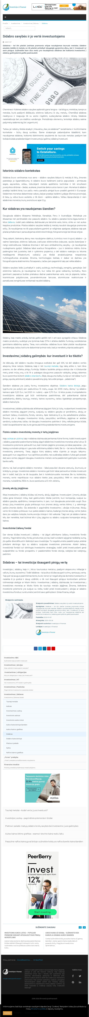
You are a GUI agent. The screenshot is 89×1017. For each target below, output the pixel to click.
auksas (10, 439)
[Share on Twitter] (40, 648)
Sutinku (7, 1013)
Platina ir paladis (12, 743)
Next (84, 927)
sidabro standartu (33, 376)
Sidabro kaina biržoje (70, 386)
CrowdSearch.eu (23, 960)
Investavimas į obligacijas (18, 673)
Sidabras (9, 734)
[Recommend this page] (53, 648)
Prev (80, 927)
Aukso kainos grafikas (14, 729)
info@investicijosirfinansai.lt (12, 978)
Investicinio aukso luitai (15, 720)
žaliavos (11, 222)
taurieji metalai (51, 366)
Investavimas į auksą (14, 711)
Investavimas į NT (18, 681)
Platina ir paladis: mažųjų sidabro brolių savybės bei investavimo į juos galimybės (41, 826)
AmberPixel (38, 960)
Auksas (9, 706)
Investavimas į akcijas (16, 666)
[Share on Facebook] (36, 648)
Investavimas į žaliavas (14, 695)
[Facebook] (73, 975)
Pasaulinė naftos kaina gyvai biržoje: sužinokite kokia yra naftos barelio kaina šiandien (44, 841)
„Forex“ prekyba (19, 758)
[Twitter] (81, 975)
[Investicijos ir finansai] (14, 6)
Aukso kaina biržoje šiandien (16, 725)
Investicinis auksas (13, 715)
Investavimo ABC (15, 659)
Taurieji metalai (12, 701)
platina (19, 439)
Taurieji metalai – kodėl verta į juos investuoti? (26, 810)
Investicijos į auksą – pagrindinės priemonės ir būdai (28, 818)
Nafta (8, 748)
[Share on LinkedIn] (44, 648)
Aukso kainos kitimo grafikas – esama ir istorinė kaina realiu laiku (34, 834)
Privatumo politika (38, 1009)
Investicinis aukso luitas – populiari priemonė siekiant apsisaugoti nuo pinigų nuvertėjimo (22, 935)
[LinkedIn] (81, 981)
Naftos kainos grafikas (14, 752)
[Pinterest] (73, 981)
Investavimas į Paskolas (18, 688)
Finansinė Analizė (20, 766)
